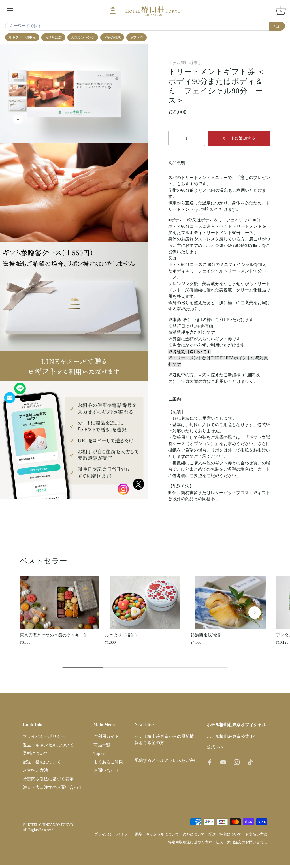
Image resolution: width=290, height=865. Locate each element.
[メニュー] (10, 11)
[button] (35, 612)
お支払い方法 (35, 770)
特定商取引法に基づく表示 (48, 779)
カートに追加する (239, 138)
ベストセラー (43, 561)
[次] (18, 119)
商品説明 (176, 162)
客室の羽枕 (112, 37)
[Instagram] (237, 762)
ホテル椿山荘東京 (185, 62)
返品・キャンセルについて (48, 745)
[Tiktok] (250, 762)
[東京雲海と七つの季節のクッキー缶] (59, 602)
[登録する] (192, 760)
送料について (35, 753)
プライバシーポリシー (44, 736)
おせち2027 (53, 37)
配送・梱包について (42, 762)
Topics (99, 753)
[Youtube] (223, 762)
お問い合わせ (106, 770)
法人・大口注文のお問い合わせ (52, 787)
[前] (18, 61)
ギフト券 (136, 37)
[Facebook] (209, 762)
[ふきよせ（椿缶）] (145, 602)
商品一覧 (101, 745)
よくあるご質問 (108, 762)
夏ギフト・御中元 (22, 37)
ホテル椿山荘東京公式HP (231, 736)
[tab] (179, 162)
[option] (17, 77)
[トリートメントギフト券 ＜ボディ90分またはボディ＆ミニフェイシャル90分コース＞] (18, 76)
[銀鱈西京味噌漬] (230, 602)
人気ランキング (83, 37)
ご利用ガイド (106, 736)
